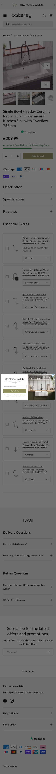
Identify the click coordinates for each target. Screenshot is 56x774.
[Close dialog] (53, 375)
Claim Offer (15, 391)
